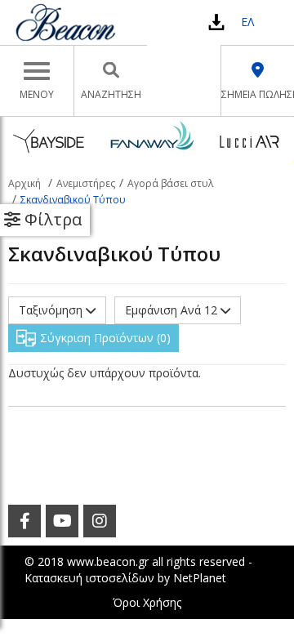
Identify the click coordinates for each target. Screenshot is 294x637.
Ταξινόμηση (52, 310)
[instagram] (99, 521)
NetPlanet (199, 578)
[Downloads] (216, 21)
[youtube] (62, 521)
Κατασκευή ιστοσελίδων (89, 578)
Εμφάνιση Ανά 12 (172, 310)
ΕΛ (247, 21)
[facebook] (24, 521)
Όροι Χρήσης (147, 602)
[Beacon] (65, 22)
